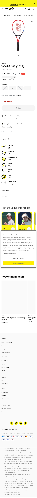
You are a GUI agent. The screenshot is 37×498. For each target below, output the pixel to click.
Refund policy (30, 433)
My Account (5, 392)
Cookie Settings (5, 352)
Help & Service (5, 360)
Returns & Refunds (6, 408)
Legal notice (13, 433)
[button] (2, 9)
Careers (3, 374)
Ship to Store (5, 383)
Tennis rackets (7, 15)
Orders (3, 364)
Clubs (3, 380)
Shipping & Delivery (6, 405)
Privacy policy (5, 433)
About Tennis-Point (6, 398)
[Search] (25, 9)
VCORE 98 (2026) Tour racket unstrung (13, 318)
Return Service (5, 367)
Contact (4, 395)
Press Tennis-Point (6, 415)
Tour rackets (17, 15)
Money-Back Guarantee (8, 349)
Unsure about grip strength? (12, 95)
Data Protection (8, 253)
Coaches (4, 377)
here (22, 250)
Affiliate (3, 370)
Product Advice (5, 411)
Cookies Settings (18, 258)
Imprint (14, 253)
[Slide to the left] (14, 55)
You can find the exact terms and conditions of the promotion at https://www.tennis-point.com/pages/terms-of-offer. (18, 492)
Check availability (7, 127)
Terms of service (21, 433)
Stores (3, 402)
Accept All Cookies (18, 263)
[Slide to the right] (23, 55)
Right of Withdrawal (7, 342)
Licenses (4, 345)
